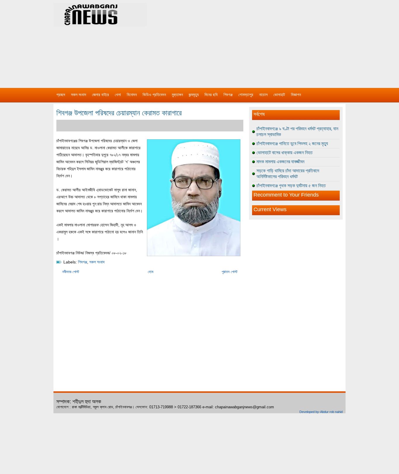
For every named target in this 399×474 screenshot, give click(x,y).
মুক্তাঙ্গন (177, 94)
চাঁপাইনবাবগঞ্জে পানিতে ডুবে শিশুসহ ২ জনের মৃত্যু (292, 143)
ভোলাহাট (279, 94)
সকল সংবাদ (78, 94)
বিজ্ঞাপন (296, 94)
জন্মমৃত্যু (194, 94)
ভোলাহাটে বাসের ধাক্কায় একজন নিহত (284, 152)
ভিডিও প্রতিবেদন (154, 94)
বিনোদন (132, 94)
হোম (150, 272)
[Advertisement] (261, 41)
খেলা (118, 94)
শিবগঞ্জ (228, 94)
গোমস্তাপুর (245, 94)
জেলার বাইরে (100, 94)
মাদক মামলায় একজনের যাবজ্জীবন (280, 161)
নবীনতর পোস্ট (70, 272)
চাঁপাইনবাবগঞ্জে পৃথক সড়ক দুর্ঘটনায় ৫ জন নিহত (291, 185)
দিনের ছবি (211, 94)
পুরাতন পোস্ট (229, 272)
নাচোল (263, 94)
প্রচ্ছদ (60, 94)
